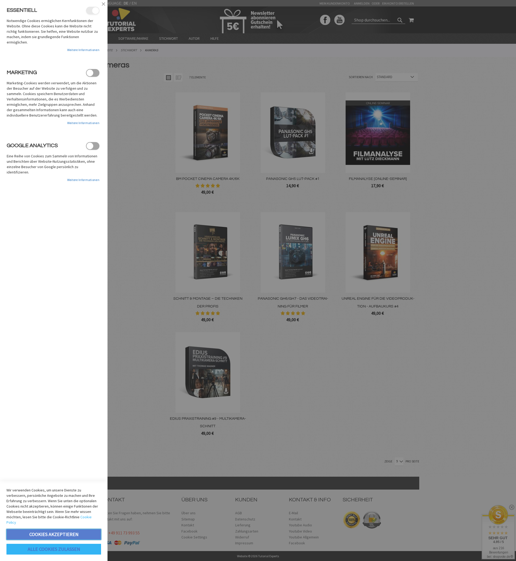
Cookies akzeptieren (53, 534)
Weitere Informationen (83, 50)
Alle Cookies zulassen (54, 549)
